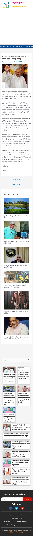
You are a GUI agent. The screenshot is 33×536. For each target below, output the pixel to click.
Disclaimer (24, 515)
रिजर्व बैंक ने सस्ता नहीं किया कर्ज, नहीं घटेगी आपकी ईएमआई (16, 266)
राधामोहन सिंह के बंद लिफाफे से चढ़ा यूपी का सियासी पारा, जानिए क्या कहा (16, 337)
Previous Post (16, 180)
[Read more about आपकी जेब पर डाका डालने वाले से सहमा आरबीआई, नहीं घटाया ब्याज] (16, 277)
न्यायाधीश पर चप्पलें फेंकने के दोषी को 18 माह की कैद (16, 312)
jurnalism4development (20, 6)
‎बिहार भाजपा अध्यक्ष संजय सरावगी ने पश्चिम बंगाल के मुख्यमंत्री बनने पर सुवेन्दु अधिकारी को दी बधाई (24, 398)
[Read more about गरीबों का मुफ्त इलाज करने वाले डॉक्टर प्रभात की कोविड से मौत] (16, 230)
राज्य (4, 46)
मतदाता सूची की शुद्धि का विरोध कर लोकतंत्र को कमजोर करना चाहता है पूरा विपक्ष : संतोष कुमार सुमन (9, 379)
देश (1, 46)
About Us (9, 515)
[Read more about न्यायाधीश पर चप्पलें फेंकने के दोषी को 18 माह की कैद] (16, 300)
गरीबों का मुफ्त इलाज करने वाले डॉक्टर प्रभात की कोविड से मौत (16, 242)
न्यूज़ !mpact (18, 2)
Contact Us (6, 521)
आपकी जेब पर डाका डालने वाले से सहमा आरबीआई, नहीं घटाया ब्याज (15, 286)
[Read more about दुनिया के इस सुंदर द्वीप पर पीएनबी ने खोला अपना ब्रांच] (16, 206)
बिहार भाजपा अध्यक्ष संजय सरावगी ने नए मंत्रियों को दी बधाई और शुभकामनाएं (21, 471)
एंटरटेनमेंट (9, 46)
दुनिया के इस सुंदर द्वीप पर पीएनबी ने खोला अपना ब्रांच (15, 216)
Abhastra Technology (16, 532)
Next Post (16, 184)
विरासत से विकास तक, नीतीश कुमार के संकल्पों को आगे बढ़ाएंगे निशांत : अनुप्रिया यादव (21, 463)
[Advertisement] (16, 27)
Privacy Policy (10, 525)
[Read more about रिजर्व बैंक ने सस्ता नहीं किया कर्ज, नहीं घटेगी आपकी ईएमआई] (16, 255)
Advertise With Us (16, 518)
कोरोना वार (21, 46)
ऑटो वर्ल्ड (15, 46)
